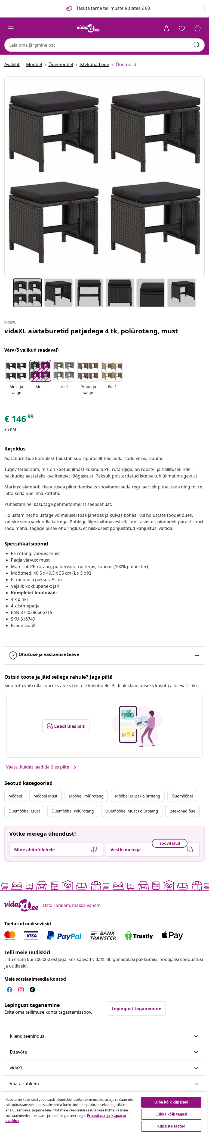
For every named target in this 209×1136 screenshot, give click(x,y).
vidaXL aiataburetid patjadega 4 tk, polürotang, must (91, 330)
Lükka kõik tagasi (171, 1114)
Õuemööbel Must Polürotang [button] (131, 811)
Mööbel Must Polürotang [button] (137, 796)
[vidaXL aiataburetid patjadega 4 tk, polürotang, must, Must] (104, 177)
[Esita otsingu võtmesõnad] (196, 44)
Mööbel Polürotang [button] (86, 796)
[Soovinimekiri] (182, 28)
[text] (19, 420)
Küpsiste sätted (171, 1126)
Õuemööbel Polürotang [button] (72, 811)
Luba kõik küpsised (171, 1102)
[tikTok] (32, 989)
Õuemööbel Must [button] (24, 811)
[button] (16, 378)
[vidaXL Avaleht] (88, 28)
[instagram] (21, 989)
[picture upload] (137, 726)
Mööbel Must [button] (45, 796)
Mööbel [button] (15, 796)
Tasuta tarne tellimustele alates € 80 (112, 8)
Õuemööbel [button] (182, 796)
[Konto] (166, 28)
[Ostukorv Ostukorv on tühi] (197, 28)
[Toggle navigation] (10, 28)
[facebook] (9, 989)
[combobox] (104, 45)
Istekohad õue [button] (182, 811)
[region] (103, 1113)
